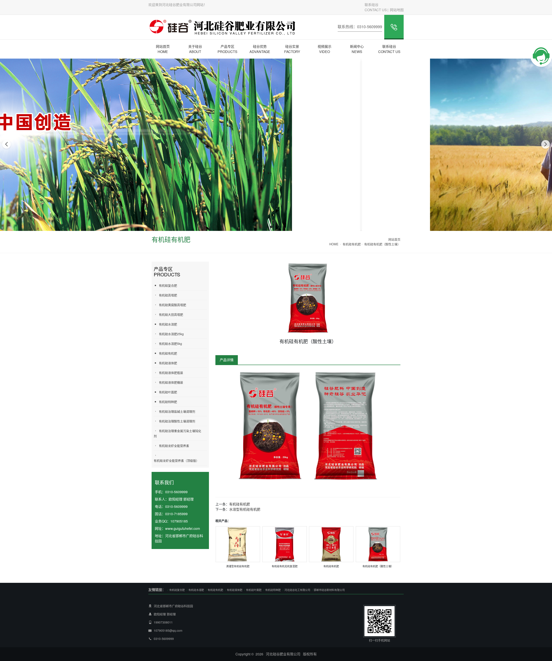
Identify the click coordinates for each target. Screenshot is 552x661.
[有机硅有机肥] (331, 544)
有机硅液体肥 (168, 363)
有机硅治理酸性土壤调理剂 (177, 421)
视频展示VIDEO (324, 49)
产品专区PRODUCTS (227, 49)
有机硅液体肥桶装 (171, 382)
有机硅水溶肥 (168, 324)
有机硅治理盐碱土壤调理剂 (177, 411)
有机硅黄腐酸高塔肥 (172, 305)
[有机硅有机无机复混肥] (285, 544)
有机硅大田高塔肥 (171, 314)
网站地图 (397, 9)
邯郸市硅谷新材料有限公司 (329, 590)
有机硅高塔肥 (168, 295)
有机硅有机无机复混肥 (285, 566)
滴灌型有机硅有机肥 (237, 566)
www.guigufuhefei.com (182, 528)
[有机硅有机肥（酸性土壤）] (378, 544)
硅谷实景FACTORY (292, 49)
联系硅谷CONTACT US (376, 7)
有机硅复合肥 (168, 285)
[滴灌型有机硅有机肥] (238, 544)
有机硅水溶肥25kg (171, 334)
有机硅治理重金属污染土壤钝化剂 (177, 433)
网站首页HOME (163, 49)
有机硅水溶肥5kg (170, 343)
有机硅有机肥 (352, 244)
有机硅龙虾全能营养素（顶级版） (176, 460)
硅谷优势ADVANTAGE (259, 49)
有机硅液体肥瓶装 (171, 372)
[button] (271, 227)
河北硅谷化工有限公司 (297, 590)
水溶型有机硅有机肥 (244, 509)
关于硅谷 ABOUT (195, 49)
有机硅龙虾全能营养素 (174, 445)
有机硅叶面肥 (168, 392)
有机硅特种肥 (168, 402)
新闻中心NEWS (357, 49)
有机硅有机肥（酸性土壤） (382, 244)
